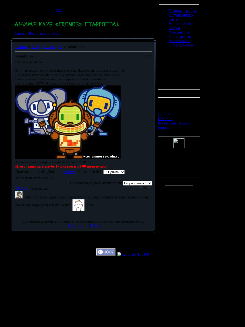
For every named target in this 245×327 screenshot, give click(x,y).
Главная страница (183, 11)
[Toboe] (19, 197)
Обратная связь (181, 45)
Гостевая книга (181, 36)
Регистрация (39, 33)
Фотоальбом (179, 32)
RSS (59, 10)
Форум (174, 28)
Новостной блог (182, 24)
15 (60, 47)
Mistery (69, 172)
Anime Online (179, 41)
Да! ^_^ (164, 115)
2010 (35, 47)
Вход (56, 33)
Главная (19, 33)
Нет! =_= (165, 119)
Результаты (167, 123)
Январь (49, 47)
